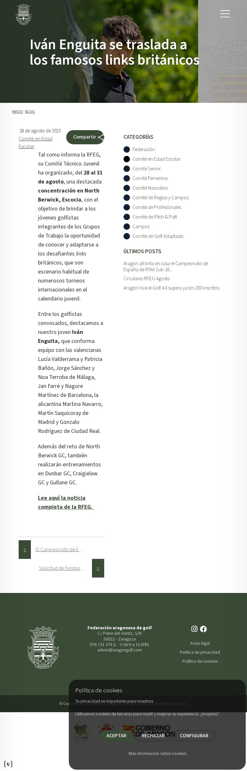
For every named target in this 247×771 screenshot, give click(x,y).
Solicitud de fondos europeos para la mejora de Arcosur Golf (65, 568)
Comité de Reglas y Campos (160, 198)
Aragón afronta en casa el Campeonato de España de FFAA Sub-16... (166, 266)
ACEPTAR (116, 735)
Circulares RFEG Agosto (147, 278)
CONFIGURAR (194, 735)
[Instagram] (195, 629)
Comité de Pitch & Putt (155, 217)
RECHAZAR (153, 735)
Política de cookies (200, 661)
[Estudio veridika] (8, 762)
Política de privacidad (200, 652)
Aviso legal (200, 643)
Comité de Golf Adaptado (158, 236)
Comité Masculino (150, 188)
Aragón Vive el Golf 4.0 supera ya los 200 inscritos (171, 287)
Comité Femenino (150, 178)
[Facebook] (204, 629)
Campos (141, 227)
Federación (144, 150)
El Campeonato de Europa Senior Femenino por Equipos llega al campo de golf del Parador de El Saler (62, 549)
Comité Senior (147, 169)
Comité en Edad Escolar (156, 159)
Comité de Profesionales (157, 207)
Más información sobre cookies (157, 753)
